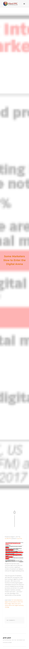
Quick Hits (19, 538)
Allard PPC (8, 538)
